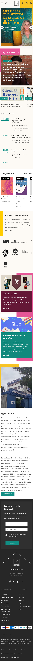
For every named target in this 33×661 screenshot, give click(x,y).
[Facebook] (10, 582)
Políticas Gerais (6, 606)
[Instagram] (14, 582)
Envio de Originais (7, 597)
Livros (21, 594)
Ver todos (5, 163)
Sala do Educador (25, 606)
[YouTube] (22, 582)
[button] (6, 3)
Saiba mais (8, 494)
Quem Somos (5, 614)
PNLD (20, 609)
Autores (21, 597)
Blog (20, 603)
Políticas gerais (5, 650)
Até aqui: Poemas (4, 198)
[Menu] (3, 3)
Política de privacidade (20, 650)
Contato (4, 594)
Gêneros (21, 600)
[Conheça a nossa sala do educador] (16, 337)
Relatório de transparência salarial (5, 620)
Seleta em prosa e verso (21, 198)
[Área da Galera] (16, 293)
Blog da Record (8, 52)
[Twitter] (18, 582)
